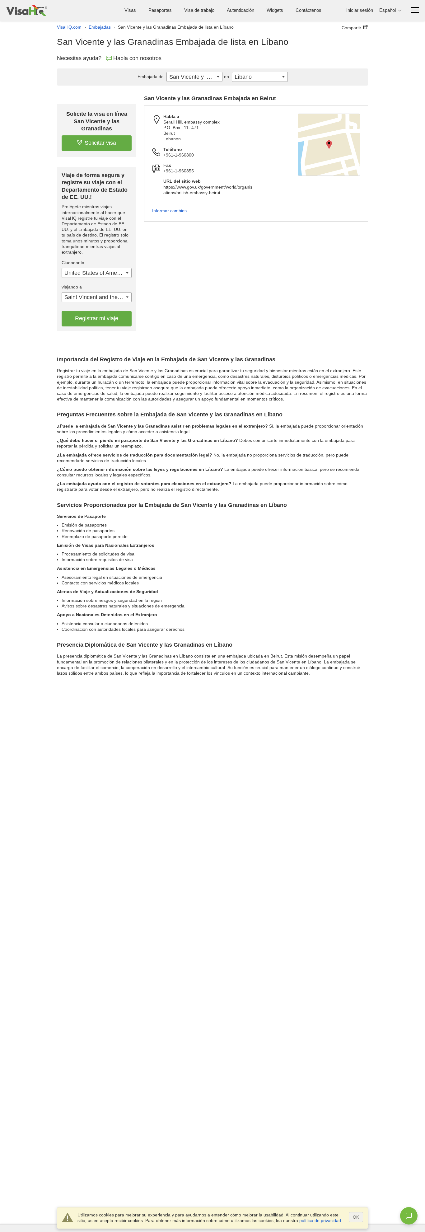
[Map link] (329, 145)
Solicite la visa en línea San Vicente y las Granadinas (96, 121)
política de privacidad (320, 1220)
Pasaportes (160, 10)
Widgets (275, 10)
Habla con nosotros (137, 58)
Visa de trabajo (199, 10)
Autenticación (240, 10)
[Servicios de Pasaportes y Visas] (26, 10)
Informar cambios (169, 210)
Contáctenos (308, 10)
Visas (130, 10)
